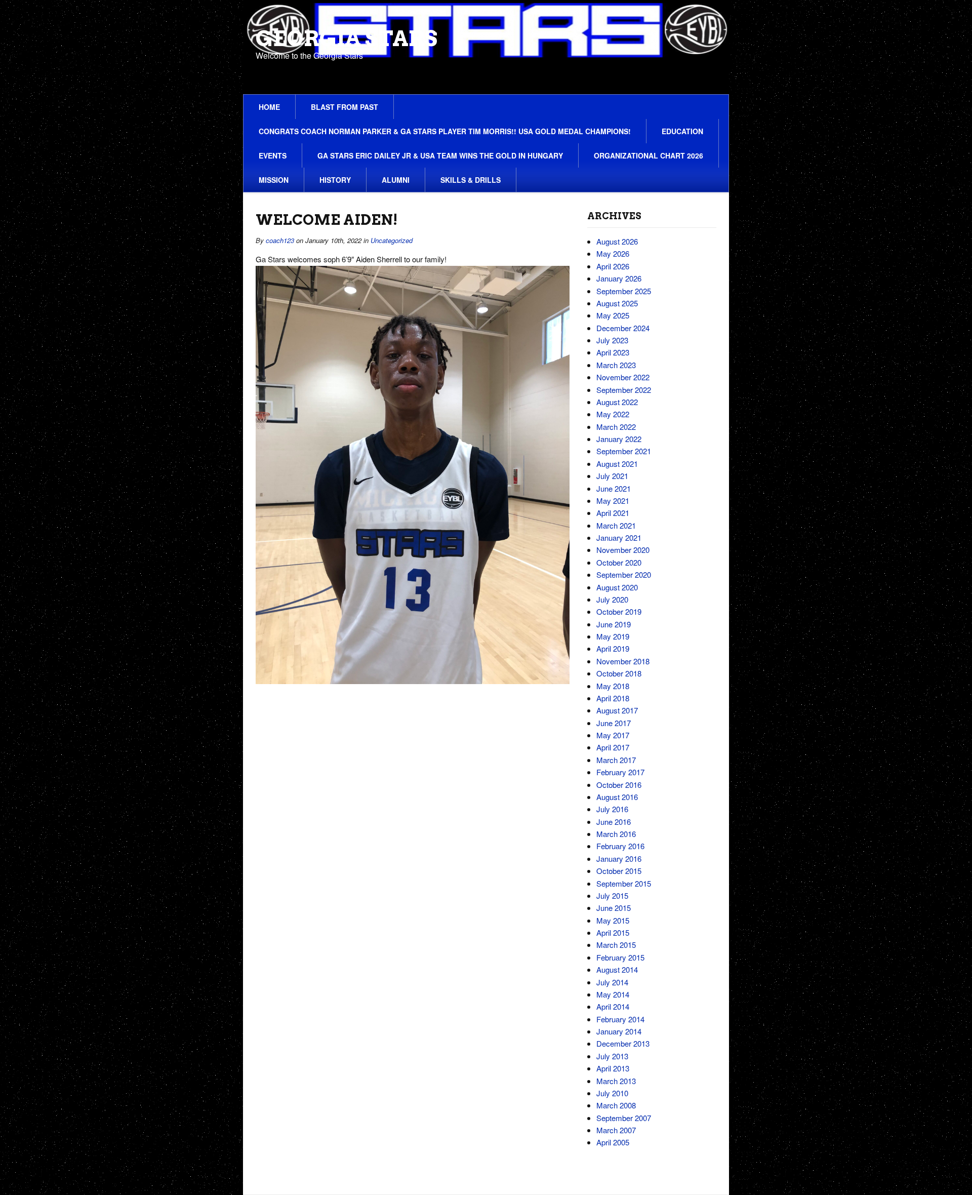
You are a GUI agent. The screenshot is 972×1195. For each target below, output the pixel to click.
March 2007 (616, 1130)
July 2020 (612, 599)
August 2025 (617, 303)
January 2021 (618, 537)
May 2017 (612, 735)
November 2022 (623, 377)
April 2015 (612, 932)
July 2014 (612, 982)
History (335, 180)
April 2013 (612, 1068)
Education (682, 131)
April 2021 (612, 512)
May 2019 (612, 636)
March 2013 (616, 1081)
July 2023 (612, 340)
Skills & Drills (470, 180)
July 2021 (612, 475)
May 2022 (612, 414)
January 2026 (618, 278)
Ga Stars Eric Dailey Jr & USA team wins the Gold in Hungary (440, 155)
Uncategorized (392, 240)
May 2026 (612, 253)
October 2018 (618, 673)
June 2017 (613, 723)
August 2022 (617, 401)
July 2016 (612, 809)
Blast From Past (344, 107)
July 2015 (612, 895)
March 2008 (616, 1105)
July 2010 (612, 1093)
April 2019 (612, 648)
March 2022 (616, 426)
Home (269, 107)
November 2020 (623, 549)
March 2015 (616, 944)
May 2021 (612, 500)
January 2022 (618, 438)
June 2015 (613, 907)
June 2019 (613, 624)
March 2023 (616, 365)
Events (273, 155)
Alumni (396, 180)
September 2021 (623, 451)
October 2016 (618, 784)
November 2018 (623, 661)
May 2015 (612, 920)
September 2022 (623, 389)
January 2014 (618, 1031)
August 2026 (617, 241)
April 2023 (612, 352)
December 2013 (623, 1043)
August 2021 (617, 463)
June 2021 (613, 488)
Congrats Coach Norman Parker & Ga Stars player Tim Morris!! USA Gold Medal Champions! (445, 131)
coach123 (280, 240)
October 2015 (618, 870)
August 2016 (617, 796)
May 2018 (612, 686)
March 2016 (616, 833)
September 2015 (623, 883)
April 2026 (612, 266)
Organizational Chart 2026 (648, 155)
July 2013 (612, 1056)
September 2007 (623, 1117)
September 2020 (623, 574)
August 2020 (617, 587)
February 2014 (620, 1019)
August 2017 (617, 710)
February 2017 (620, 772)
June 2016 (613, 821)
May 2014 (612, 994)
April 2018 (612, 698)
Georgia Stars (346, 38)
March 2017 (616, 759)
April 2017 (612, 747)
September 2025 (623, 291)
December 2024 (623, 328)
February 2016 (620, 846)
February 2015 (620, 957)
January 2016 (618, 858)
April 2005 (612, 1142)
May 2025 (612, 315)
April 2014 (612, 1006)
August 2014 (617, 969)
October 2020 (618, 562)
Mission (274, 180)
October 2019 (618, 611)
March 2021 (616, 525)
